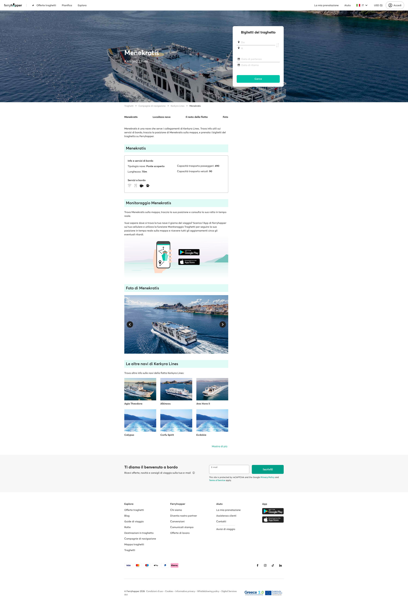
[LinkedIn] (280, 565)
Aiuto (347, 5)
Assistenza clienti (226, 515)
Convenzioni (177, 521)
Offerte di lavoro (179, 532)
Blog (127, 515)
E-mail (214, 467)
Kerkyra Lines (177, 105)
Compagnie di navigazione (152, 105)
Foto (225, 116)
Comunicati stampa (181, 527)
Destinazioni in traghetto (138, 532)
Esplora (82, 5)
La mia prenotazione (326, 5)
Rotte (127, 527)
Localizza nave (162, 116)
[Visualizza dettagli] (193, 473)
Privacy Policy (267, 477)
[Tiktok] (273, 565)
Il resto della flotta (197, 116)
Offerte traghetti (46, 5)
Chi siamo (176, 509)
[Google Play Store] (273, 511)
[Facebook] (257, 565)
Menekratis (195, 105)
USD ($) (378, 5)
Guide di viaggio (134, 521)
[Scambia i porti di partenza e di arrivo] (277, 45)
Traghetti (128, 105)
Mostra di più (219, 446)
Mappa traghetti (134, 544)
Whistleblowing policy (208, 591)
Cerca (258, 79)
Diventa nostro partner (183, 515)
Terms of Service (217, 480)
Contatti (221, 521)
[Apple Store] (273, 519)
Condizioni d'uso (154, 591)
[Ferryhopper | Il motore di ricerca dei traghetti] (13, 5)
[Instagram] (265, 565)
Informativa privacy (185, 591)
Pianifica (67, 5)
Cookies (169, 591)
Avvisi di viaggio (225, 529)
